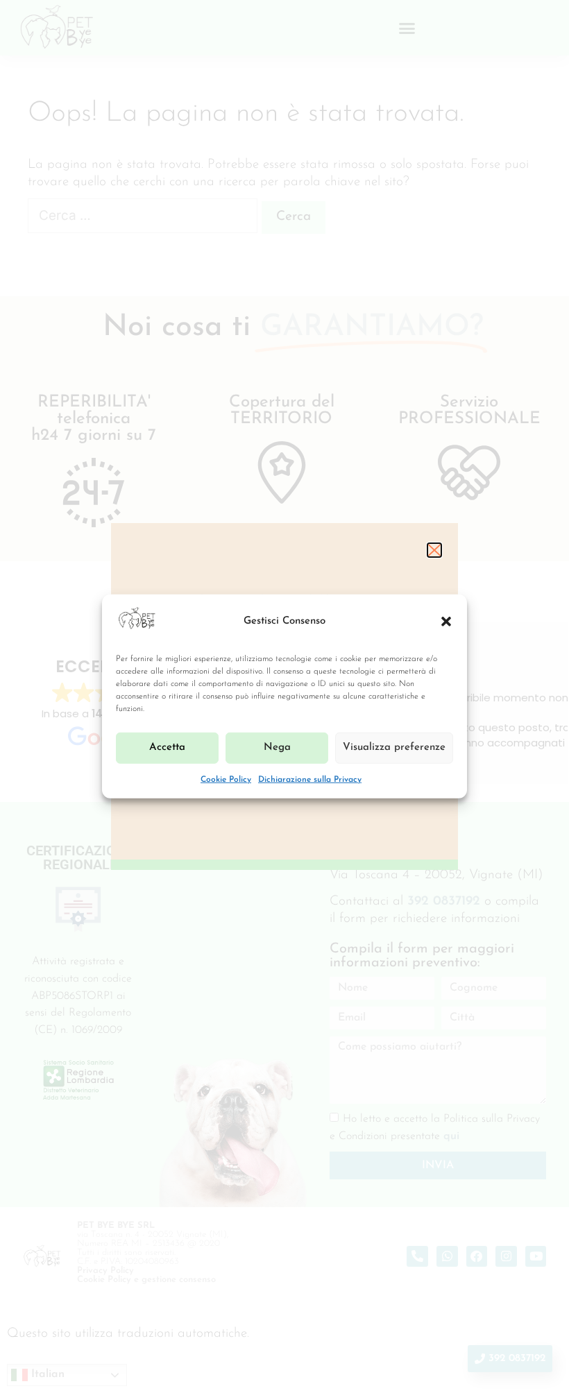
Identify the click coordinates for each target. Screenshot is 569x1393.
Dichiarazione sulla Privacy (310, 780)
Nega (277, 747)
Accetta (167, 747)
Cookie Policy (226, 780)
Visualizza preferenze (394, 747)
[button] (446, 622)
